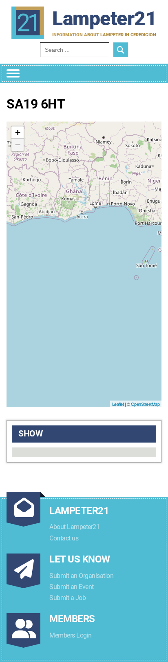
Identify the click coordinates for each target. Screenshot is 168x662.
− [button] (17, 144)
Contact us (63, 538)
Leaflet (118, 404)
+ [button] (17, 132)
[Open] (13, 73)
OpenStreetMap (145, 404)
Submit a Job (67, 598)
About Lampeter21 (74, 527)
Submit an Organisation (81, 576)
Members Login (70, 635)
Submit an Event (71, 587)
